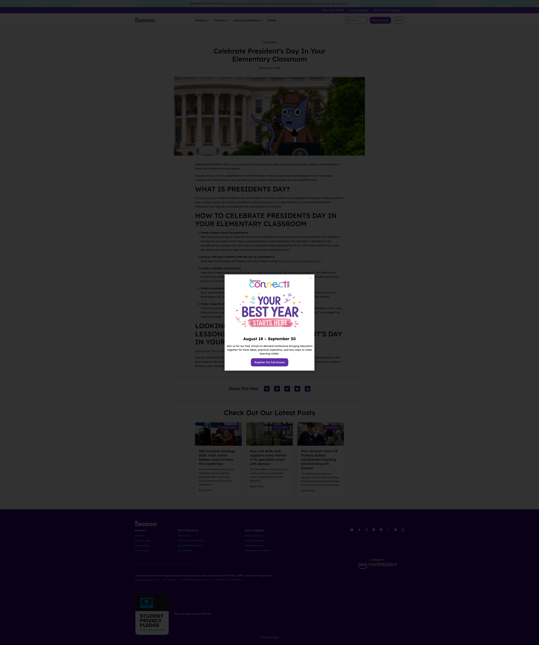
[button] (311, 278)
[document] (269, 322)
